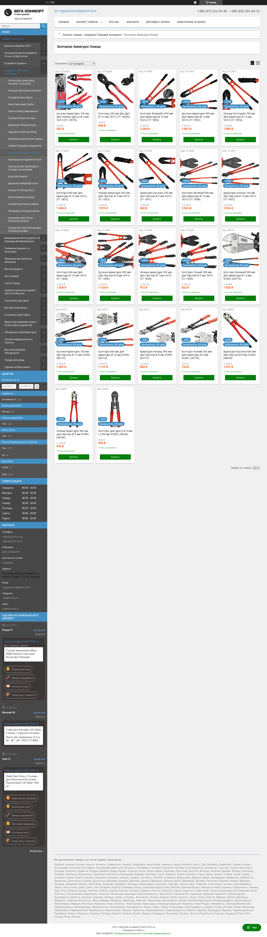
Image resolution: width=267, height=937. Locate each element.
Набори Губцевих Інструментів (24, 145)
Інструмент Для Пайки (17, 314)
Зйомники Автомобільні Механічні (18, 260)
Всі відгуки (36, 850)
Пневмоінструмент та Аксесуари (17, 250)
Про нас (114, 22)
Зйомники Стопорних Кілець (24, 210)
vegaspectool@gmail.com (16, 587)
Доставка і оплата (158, 22)
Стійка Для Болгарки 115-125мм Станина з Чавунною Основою (23, 731)
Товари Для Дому (14, 360)
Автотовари (12, 276)
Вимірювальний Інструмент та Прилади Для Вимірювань (22, 239)
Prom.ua (151, 927)
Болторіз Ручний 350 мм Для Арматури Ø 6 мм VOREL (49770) (197, 355)
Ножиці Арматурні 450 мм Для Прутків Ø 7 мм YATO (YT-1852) (114, 196)
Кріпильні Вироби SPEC (18, 45)
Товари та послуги (12, 38)
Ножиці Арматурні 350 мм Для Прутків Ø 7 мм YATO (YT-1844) (156, 275)
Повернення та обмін (191, 22)
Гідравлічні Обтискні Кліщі (22, 131)
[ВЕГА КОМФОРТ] (23, 12)
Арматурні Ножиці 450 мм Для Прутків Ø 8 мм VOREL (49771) (156, 355)
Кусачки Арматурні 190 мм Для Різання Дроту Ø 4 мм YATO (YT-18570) (72, 117)
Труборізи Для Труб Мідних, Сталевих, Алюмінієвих (23, 168)
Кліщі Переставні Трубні (21, 104)
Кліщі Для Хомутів (17, 176)
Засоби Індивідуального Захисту (19, 341)
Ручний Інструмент (16, 63)
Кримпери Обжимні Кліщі (22, 125)
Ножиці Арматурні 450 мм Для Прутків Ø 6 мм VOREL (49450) (72, 434)
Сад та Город (12, 283)
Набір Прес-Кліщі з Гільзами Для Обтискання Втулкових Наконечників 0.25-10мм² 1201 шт (22, 781)
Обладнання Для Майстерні (21, 332)
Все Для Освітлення (16, 307)
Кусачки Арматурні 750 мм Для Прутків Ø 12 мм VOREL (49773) (73, 355)
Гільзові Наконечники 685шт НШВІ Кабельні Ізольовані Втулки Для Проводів (21, 653)
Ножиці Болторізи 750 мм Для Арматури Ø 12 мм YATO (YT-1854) (239, 117)
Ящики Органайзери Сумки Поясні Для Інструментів (20, 323)
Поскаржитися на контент (128, 933)
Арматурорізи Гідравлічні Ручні (25, 159)
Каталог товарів (87, 22)
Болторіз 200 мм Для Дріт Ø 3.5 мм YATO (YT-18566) (114, 115)
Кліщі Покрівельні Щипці (21, 197)
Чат (254, 927)
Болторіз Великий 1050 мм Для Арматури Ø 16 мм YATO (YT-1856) (156, 117)
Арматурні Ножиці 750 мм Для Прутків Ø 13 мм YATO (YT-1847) (239, 196)
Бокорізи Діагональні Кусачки (24, 90)
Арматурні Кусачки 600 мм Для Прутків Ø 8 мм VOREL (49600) (239, 355)
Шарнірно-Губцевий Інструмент (16, 72)
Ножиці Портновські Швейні (23, 204)
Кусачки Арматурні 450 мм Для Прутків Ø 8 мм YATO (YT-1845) (114, 275)
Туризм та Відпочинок (17, 367)
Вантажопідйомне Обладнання (15, 351)
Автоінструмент (14, 269)
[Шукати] (43, 26)
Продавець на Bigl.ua (134, 930)
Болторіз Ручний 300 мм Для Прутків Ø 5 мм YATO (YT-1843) (197, 275)
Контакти (133, 22)
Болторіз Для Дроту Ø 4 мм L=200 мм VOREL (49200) (115, 432)
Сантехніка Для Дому (17, 300)
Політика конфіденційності (157, 933)
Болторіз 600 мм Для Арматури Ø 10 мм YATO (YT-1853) (71, 196)
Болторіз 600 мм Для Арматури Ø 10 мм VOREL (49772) (114, 355)
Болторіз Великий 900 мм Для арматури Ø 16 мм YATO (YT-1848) (197, 196)
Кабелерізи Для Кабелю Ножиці (25, 138)
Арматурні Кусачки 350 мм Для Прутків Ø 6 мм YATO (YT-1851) (156, 196)
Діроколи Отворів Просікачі (23, 183)
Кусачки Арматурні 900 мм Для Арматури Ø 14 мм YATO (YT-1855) (198, 117)
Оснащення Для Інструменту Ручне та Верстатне (21, 54)
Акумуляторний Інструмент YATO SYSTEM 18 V (20, 292)
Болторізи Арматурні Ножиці (24, 152)
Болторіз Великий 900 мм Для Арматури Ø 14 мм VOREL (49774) (239, 275)
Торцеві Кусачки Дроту (20, 97)
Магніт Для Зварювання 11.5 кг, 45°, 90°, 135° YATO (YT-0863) (23, 739)
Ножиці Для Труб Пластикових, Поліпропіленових (24, 229)
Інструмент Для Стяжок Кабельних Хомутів (20, 219)
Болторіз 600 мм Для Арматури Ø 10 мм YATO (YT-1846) (71, 275)
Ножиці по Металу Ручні (21, 190)
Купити (74, 139)
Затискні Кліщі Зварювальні (23, 111)
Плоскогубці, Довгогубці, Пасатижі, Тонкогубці (21, 82)
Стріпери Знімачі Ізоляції (21, 118)
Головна (63, 22)
